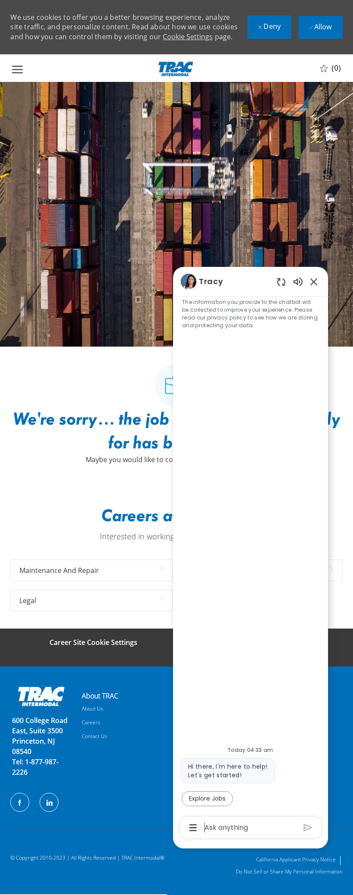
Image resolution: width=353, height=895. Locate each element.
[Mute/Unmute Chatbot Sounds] (297, 281)
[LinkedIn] (49, 802)
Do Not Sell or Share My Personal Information (289, 871)
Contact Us (94, 736)
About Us (92, 708)
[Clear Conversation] (281, 282)
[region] (250, 554)
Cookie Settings (188, 36)
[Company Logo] (175, 68)
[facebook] (19, 802)
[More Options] (193, 828)
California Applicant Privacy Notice (296, 859)
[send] (308, 827)
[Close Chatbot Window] (313, 281)
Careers (91, 722)
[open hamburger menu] (17, 68)
